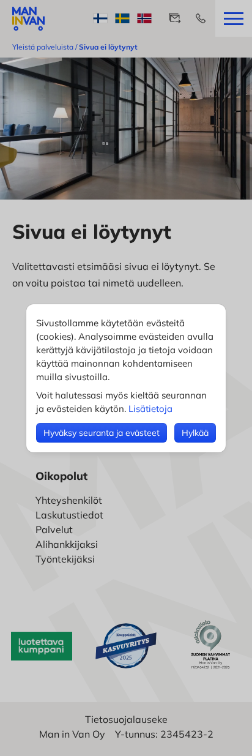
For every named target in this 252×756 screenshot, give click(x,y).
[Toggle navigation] (233, 18)
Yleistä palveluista (42, 46)
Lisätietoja (150, 408)
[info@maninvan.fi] (175, 18)
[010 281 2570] (200, 18)
